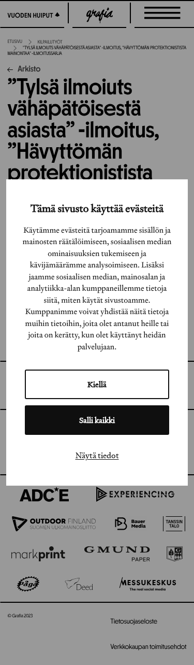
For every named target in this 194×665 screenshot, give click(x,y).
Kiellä (97, 384)
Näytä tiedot (97, 455)
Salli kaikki (97, 420)
